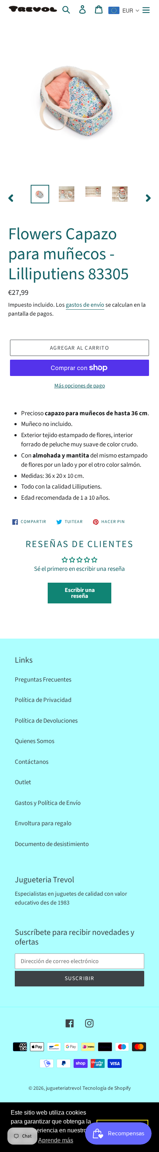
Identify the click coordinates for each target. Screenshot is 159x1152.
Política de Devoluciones (46, 720)
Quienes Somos (34, 741)
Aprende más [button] (55, 1140)
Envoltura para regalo (43, 823)
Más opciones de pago (79, 386)
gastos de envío (85, 305)
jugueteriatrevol (63, 1088)
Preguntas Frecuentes (43, 679)
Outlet (23, 782)
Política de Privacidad (43, 700)
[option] (40, 194)
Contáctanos (31, 762)
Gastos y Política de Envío (48, 803)
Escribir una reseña (80, 593)
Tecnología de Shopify (106, 1088)
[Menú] (146, 9)
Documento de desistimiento (52, 844)
